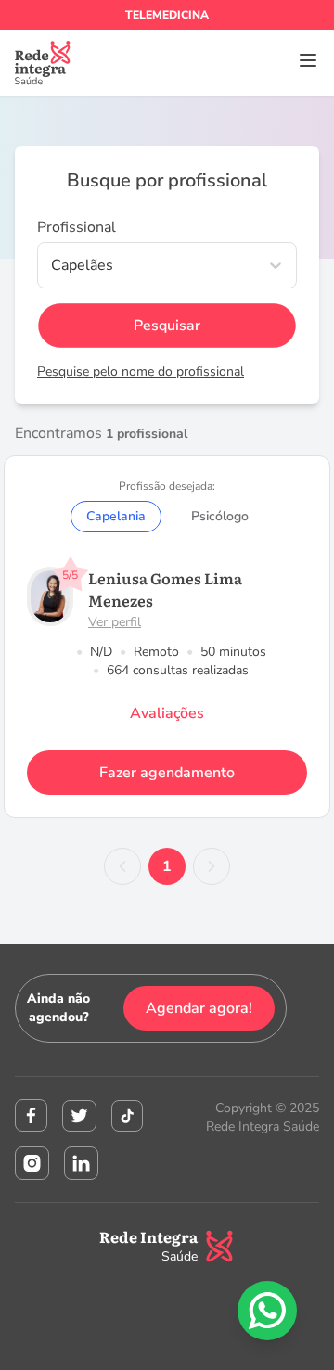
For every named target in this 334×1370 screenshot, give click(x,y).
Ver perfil (114, 622)
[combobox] (53, 265)
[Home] (43, 63)
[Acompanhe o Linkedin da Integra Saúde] (81, 1163)
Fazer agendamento (167, 772)
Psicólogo (220, 516)
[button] (122, 866)
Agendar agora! (199, 1008)
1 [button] (167, 866)
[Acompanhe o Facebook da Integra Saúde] (31, 1115)
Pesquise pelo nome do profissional (140, 371)
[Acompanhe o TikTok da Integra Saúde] (127, 1116)
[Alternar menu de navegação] (308, 60)
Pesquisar (166, 325)
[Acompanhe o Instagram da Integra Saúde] (32, 1163)
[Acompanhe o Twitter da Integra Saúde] (79, 1116)
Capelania (116, 516)
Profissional (76, 227)
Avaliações (167, 713)
